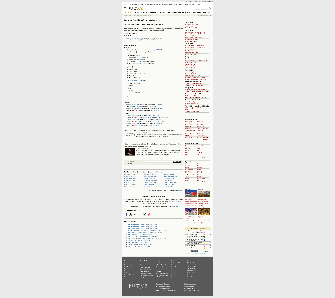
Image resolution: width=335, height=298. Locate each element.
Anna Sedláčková (129, 182)
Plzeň (198, 174)
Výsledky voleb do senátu (192, 111)
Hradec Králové (189, 173)
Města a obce (174, 262)
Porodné (149, 273)
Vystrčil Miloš (200, 133)
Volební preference (179, 12)
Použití (186, 290)
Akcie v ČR (200, 189)
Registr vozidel (190, 264)
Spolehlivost (196, 262)
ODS (164, 104)
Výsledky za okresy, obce (192, 103)
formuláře (177, 276)
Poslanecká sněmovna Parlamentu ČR (196, 60)
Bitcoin (161, 4)
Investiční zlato (162, 273)
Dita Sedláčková (148, 186)
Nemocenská (143, 273)
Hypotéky (165, 4)
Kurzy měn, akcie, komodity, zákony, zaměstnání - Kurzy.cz (145, 232)
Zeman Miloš (200, 135)
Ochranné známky (175, 268)
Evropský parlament (190, 58)
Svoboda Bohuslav (202, 128)
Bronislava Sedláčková (150, 180)
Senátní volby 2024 (190, 72)
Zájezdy (196, 1)
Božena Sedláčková (149, 178)
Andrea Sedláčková (129, 178)
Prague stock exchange (192, 276)
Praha (200, 79)
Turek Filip (200, 130)
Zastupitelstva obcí (190, 67)
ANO (186, 145)
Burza (157, 262)
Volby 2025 (189, 30)
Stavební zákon (175, 274)
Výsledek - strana (132, 80)
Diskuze (198, 4)
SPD (198, 147)
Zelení (199, 156)
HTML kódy (196, 290)
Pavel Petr (200, 121)
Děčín (187, 167)
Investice (187, 189)
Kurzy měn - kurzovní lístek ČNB (137, 242)
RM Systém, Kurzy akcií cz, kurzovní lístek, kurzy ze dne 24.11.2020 (147, 230)
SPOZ (158, 115)
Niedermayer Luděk (190, 137)
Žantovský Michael (202, 137)
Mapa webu (193, 270)
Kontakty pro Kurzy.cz (190, 288)
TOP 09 (199, 152)
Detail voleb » (131, 97)
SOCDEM (159, 38)
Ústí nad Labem (201, 178)
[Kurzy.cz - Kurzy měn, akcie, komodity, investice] (135, 9)
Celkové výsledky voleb (191, 102)
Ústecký (199, 97)
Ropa (157, 275)
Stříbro (167, 273)
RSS (190, 290)
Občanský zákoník (175, 270)
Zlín (198, 180)
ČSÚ (163, 199)
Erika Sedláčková (169, 184)
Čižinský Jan (188, 123)
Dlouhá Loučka (142, 121)
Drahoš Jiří (188, 126)
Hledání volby (159, 24)
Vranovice (159, 104)
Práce (190, 4)
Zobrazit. (179, 190)
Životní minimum (128, 272)
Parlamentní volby (194, 12)
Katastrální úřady (175, 266)
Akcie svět (140, 4)
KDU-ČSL (158, 119)
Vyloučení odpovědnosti (163, 286)
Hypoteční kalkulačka (129, 274)
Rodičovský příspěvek (129, 270)
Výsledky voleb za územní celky (194, 85)
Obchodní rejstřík (189, 1)
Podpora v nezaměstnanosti (146, 275)
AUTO (187, 147)
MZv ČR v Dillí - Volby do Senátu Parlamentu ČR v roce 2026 (150, 131)
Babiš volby (195, 35)
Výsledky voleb (129, 24)
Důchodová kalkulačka (129, 264)
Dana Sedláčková (149, 184)
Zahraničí (200, 95)
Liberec (199, 164)
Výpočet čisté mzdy (128, 262)
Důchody (142, 277)
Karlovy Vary (188, 178)
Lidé (141, 15)
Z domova (145, 148)
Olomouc (199, 167)
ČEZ (160, 262)
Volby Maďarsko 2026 (191, 27)
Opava (199, 169)
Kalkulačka (180, 4)
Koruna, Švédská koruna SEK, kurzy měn (140, 244)
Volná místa (147, 267)
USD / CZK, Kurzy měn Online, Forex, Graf (140, 234)
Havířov (187, 171)
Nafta (167, 275)
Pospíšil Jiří (200, 124)
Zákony (186, 4)
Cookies (166, 284)
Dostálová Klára (189, 124)
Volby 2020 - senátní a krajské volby (197, 106)
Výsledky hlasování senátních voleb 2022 (196, 89)
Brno (204, 79)
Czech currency (191, 274)
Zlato (157, 4)
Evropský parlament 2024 (192, 77)
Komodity (152, 4)
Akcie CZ (134, 4)
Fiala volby (188, 35)
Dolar (150, 264)
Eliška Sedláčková (169, 180)
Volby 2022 (189, 88)
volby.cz (151, 199)
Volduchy (152, 38)
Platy (150, 269)
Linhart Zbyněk (189, 133)
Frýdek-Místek (189, 169)
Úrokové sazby (143, 262)
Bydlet (207, 1)
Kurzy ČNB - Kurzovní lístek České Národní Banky (142, 236)
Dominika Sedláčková (170, 174)
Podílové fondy (164, 264)
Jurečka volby (198, 37)
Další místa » (205, 182)
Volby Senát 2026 (190, 26)
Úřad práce (142, 269)
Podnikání (173, 260)
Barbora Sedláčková (130, 184)
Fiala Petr (188, 128)
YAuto (199, 1)
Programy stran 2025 (191, 41)
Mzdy (166, 266)
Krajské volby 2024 (190, 73)
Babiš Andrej (188, 121)
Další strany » (205, 158)
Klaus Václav (188, 132)
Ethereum (168, 268)
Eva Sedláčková (168, 186)
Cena (191, 262)
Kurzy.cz (126, 15)
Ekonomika (158, 266)
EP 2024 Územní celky (191, 79)
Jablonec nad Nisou (190, 174)
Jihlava (187, 176)
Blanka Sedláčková (129, 186)
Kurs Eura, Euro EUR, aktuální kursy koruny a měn (142, 226)
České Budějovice (190, 165)
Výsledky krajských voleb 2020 (193, 108)
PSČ (179, 262)
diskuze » (197, 253)
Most (198, 165)
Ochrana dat (159, 284)
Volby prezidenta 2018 (192, 100)
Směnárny (142, 264)
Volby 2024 (189, 70)
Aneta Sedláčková (129, 180)
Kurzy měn (146, 4)
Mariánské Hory (151, 115)
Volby (130, 15)
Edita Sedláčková (169, 178)
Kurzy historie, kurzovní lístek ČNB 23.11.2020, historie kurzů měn (147, 238)
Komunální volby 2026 (191, 24)
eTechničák (193, 266)
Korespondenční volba (191, 39)
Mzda (147, 269)
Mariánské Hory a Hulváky (146, 117)
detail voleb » (158, 40)
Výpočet (133, 260)
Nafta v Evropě (159, 276)
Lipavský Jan (189, 135)
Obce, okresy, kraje (190, 97)
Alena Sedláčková (129, 174)
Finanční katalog (191, 268)
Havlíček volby (189, 37)
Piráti (186, 154)
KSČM (187, 150)
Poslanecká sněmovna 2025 (193, 34)
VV (198, 154)
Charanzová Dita (190, 130)
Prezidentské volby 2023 (193, 81)
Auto (188, 262)
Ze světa (145, 132)
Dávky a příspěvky (144, 271)
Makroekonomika (189, 207)
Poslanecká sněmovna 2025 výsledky (195, 32)
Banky (141, 260)
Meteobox (204, 1)
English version (191, 272)
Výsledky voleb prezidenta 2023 (194, 83)
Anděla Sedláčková (129, 176)
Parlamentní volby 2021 (193, 94)
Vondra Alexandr (201, 132)
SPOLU (199, 149)
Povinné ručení (127, 276)
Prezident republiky (190, 62)
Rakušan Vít (200, 126)
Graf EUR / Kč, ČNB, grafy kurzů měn (139, 246)
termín (203, 34)
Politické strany (140, 24)
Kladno (187, 180)
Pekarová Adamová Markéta (205, 123)
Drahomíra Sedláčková (170, 176)
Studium (211, 1)
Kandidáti (150, 24)
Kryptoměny (201, 207)
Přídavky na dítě (128, 266)
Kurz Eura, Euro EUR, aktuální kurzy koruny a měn (142, 224)
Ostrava (199, 171)
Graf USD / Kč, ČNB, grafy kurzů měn (139, 240)
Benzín (163, 275)
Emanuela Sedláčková (170, 182)
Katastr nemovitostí (175, 264)
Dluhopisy (158, 264)
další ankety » (203, 253)
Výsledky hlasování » (190, 253)
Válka (193, 4)
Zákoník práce (174, 272)
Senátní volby (207, 12)
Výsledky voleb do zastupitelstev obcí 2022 (197, 91)
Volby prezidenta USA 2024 (192, 75)
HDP (163, 266)
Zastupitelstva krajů (190, 66)
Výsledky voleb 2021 (191, 95)
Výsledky (203, 77)
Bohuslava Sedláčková (150, 176)
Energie (175, 4)
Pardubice (200, 173)
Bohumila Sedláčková (150, 174)
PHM (160, 275)
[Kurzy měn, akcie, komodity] (138, 287)
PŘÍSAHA (188, 156)
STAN (198, 150)
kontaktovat (174, 206)
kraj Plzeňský (142, 40)
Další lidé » (206, 139)
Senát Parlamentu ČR (191, 64)
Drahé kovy (158, 271)
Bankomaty (147, 260)
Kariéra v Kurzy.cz (189, 286)
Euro (147, 264)
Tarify (170, 4)
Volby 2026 (189, 22)
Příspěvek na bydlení (129, 268)
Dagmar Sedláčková (133, 38)
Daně (172, 276)
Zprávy (129, 4)
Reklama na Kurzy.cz (190, 284)
